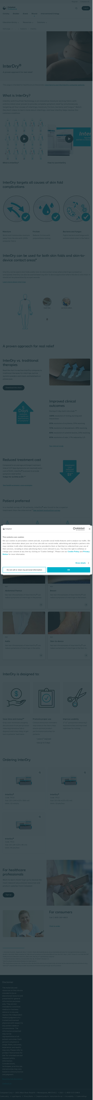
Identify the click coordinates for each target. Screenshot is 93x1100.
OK (68, 570)
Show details (80, 563)
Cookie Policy (73, 551)
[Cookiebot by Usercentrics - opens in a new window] (75, 529)
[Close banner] (89, 529)
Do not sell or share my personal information (24, 570)
